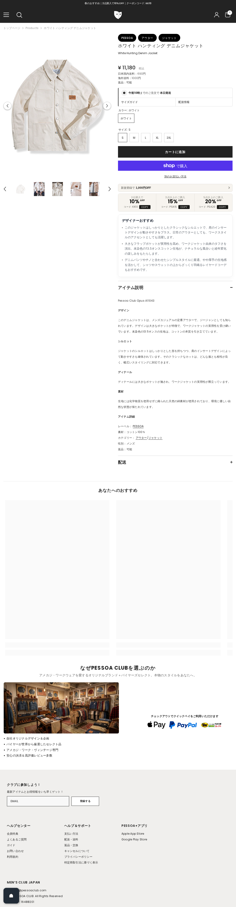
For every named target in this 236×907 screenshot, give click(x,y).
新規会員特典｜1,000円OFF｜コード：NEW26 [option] (118, 3)
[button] (7, 106)
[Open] (11, 896)
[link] (57, 645)
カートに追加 (175, 152)
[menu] (6, 15)
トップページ (11, 28)
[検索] (19, 15)
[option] (57, 105)
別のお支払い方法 (175, 176)
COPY (144, 207)
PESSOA (138, 426)
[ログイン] (217, 15)
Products (32, 28)
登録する (85, 801)
